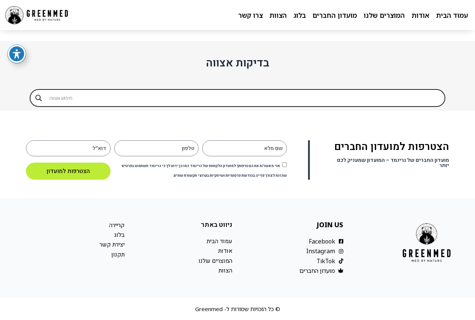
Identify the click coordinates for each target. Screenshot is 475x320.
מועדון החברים (334, 15)
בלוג (300, 15)
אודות (420, 15)
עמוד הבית (452, 15)
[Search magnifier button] (38, 98)
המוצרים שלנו (384, 15)
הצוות (278, 15)
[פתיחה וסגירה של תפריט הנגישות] (17, 54)
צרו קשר (250, 15)
